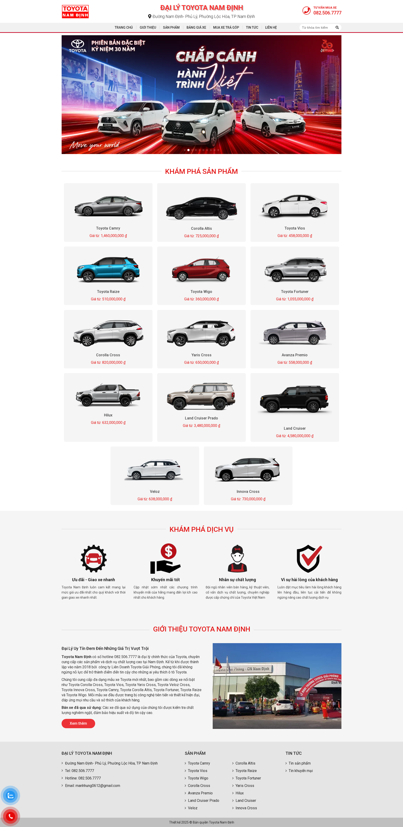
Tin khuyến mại (301, 771)
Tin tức (252, 27)
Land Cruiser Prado (201, 418)
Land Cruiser (295, 428)
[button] (185, 150)
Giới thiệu (148, 27)
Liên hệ (271, 27)
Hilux (108, 415)
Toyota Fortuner (295, 291)
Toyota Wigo (201, 291)
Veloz (155, 491)
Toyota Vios (295, 228)
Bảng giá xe (196, 27)
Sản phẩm (171, 27)
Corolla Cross (108, 355)
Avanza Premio (295, 355)
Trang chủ (124, 27)
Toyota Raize (108, 292)
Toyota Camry (108, 228)
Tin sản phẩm (300, 763)
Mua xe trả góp (226, 27)
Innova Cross (248, 491)
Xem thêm (78, 723)
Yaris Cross (201, 355)
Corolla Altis (201, 228)
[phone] (10, 816)
